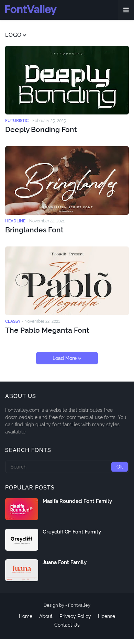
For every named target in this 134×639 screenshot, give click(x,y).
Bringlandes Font (34, 229)
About (46, 616)
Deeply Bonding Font (41, 129)
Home (25, 616)
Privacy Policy (75, 616)
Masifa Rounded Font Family (77, 501)
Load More (65, 358)
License (106, 616)
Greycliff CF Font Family (72, 532)
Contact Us (67, 625)
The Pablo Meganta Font (47, 330)
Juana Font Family (65, 562)
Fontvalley (79, 605)
